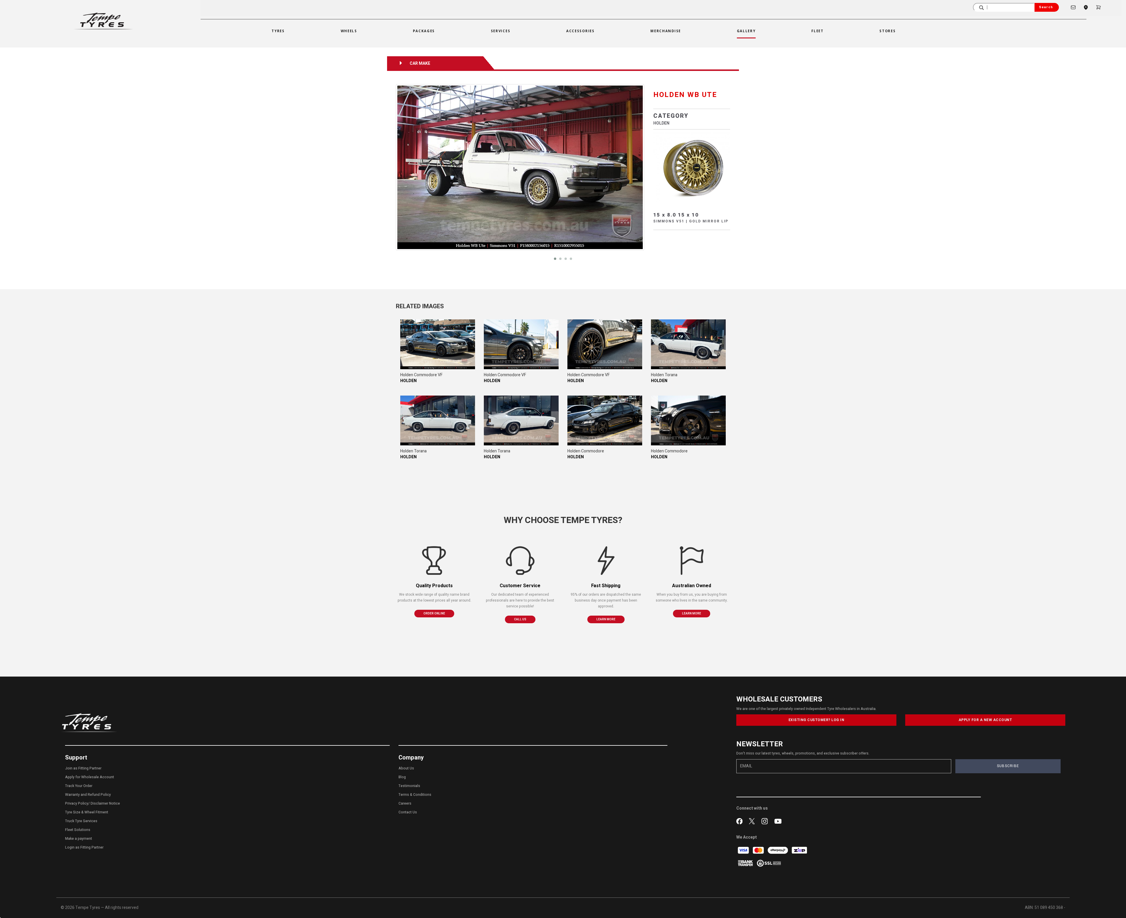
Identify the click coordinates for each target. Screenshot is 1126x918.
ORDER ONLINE (434, 614)
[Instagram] (766, 820)
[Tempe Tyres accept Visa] (743, 850)
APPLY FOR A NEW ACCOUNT (985, 720)
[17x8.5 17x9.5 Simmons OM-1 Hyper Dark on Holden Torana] (688, 344)
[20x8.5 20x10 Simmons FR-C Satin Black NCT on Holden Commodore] (604, 420)
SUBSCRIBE (1008, 766)
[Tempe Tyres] (103, 21)
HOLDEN (661, 123)
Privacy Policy (76, 803)
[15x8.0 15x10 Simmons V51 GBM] (691, 167)
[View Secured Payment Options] (768, 863)
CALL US (520, 619)
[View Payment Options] (745, 863)
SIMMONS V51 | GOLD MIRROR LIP (690, 221)
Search (1046, 7)
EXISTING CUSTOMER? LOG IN (816, 720)
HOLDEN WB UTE (685, 95)
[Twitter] (753, 820)
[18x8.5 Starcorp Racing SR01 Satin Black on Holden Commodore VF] (437, 344)
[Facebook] (740, 820)
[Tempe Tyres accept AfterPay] (778, 850)
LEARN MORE (605, 619)
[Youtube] (778, 820)
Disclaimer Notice (105, 803)
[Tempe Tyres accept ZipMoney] (799, 850)
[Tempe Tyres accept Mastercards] (758, 850)
